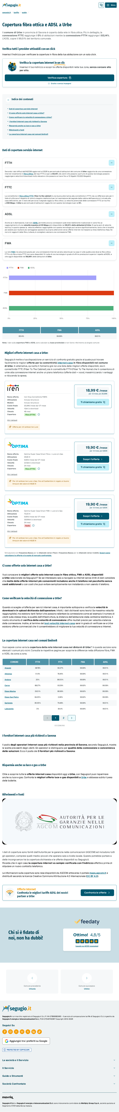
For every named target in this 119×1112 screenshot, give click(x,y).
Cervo (7, 685)
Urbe (84, 777)
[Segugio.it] (16, 1008)
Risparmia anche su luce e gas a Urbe (25, 126)
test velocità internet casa (59, 623)
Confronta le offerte (95, 892)
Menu (113, 5)
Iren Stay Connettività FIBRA (35, 397)
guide (24, 12)
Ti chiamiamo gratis (91, 402)
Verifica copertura (57, 77)
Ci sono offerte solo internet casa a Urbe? (26, 113)
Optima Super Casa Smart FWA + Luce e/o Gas (43, 511)
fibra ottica (28, 174)
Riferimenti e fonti (16, 130)
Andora (8, 679)
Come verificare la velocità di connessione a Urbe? (30, 117)
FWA (13, 252)
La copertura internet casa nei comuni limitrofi (28, 134)
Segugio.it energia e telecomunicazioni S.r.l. (35, 1103)
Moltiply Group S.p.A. (90, 1103)
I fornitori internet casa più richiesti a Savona (28, 121)
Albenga (8, 674)
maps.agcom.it (97, 872)
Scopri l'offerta (91, 459)
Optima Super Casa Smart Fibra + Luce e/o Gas (43, 454)
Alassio (8, 668)
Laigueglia (9, 709)
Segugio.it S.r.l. (8, 1103)
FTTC (31, 196)
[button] (59, 162)
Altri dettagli (12, 420)
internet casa (65, 362)
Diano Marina (10, 691)
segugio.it (6, 12)
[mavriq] (7, 1097)
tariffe (16, 12)
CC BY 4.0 (92, 876)
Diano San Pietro (12, 697)
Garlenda (8, 703)
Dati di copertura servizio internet (23, 109)
